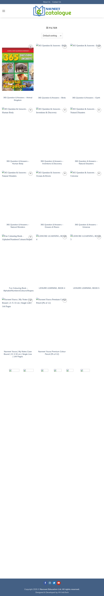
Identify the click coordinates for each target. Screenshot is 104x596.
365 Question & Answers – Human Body (17, 162)
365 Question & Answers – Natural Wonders (17, 226)
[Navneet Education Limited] (52, 11)
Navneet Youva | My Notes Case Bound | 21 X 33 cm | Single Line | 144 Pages (18, 354)
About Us (46, 2)
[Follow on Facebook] (45, 583)
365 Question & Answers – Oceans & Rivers (52, 226)
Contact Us (56, 2)
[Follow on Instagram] (50, 583)
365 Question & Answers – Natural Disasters (86, 162)
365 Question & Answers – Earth (86, 98)
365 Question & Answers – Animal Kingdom (17, 98)
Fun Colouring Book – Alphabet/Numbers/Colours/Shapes (18, 289)
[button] (3, 11)
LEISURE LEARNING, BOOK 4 (52, 288)
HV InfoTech (63, 592)
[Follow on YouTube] (59, 583)
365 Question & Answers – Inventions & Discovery (52, 162)
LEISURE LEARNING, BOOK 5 (86, 288)
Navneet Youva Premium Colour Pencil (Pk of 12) (52, 352)
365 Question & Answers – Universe (86, 226)
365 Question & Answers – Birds (52, 98)
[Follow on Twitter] (54, 583)
